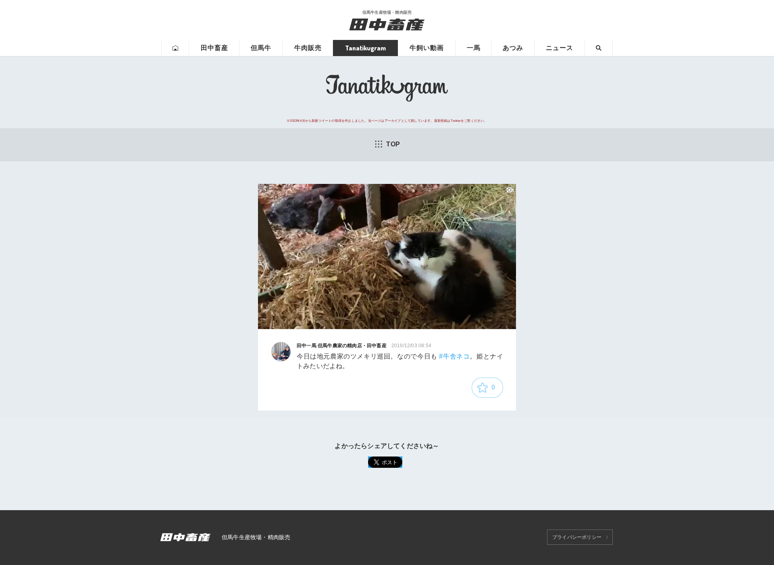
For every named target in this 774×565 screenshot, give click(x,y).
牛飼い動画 (427, 47)
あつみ (513, 47)
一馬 (474, 47)
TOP (393, 144)
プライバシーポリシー (576, 537)
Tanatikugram (365, 48)
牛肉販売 (308, 47)
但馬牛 (261, 47)
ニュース (559, 47)
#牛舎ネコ (454, 356)
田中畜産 (214, 47)
